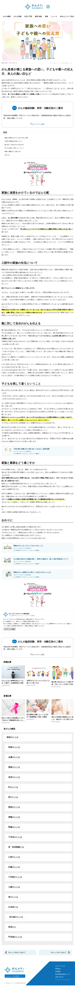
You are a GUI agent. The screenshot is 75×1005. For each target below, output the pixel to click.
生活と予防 (28, 16)
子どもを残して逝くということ (14, 148)
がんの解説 (7, 16)
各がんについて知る (67, 16)
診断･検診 (38, 16)
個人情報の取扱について (62, 974)
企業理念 (58, 971)
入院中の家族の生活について (13, 141)
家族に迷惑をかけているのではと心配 (16, 138)
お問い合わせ (59, 977)
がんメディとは (60, 966)
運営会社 (58, 969)
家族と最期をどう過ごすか (13, 151)
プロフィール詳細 (9, 629)
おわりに (7, 155)
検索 (48, 6)
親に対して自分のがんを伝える (14, 144)
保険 (46, 16)
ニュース (54, 16)
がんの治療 (17, 16)
